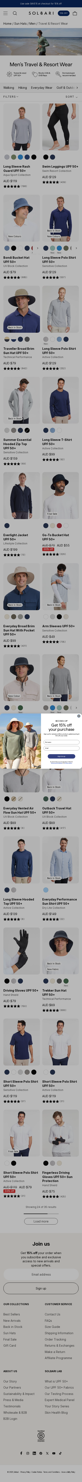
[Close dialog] (78, 715)
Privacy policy (68, 763)
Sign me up (61, 756)
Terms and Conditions (56, 763)
